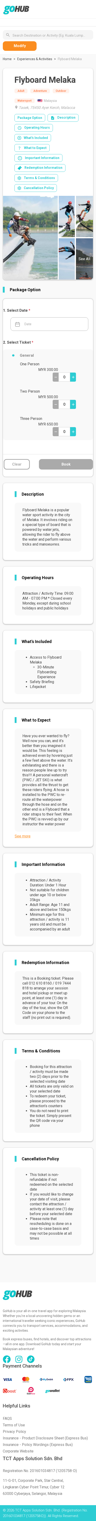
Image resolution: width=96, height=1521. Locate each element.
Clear (17, 464)
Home (7, 59)
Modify (20, 46)
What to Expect (35, 148)
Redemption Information (43, 167)
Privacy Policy (14, 1431)
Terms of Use (14, 1425)
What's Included (36, 138)
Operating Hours (37, 127)
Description (66, 117)
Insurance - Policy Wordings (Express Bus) (38, 1444)
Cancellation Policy (39, 188)
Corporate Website (18, 1451)
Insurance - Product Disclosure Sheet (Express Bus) (45, 1438)
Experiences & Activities (34, 59)
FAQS (7, 1418)
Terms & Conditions (39, 178)
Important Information (42, 158)
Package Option (29, 118)
